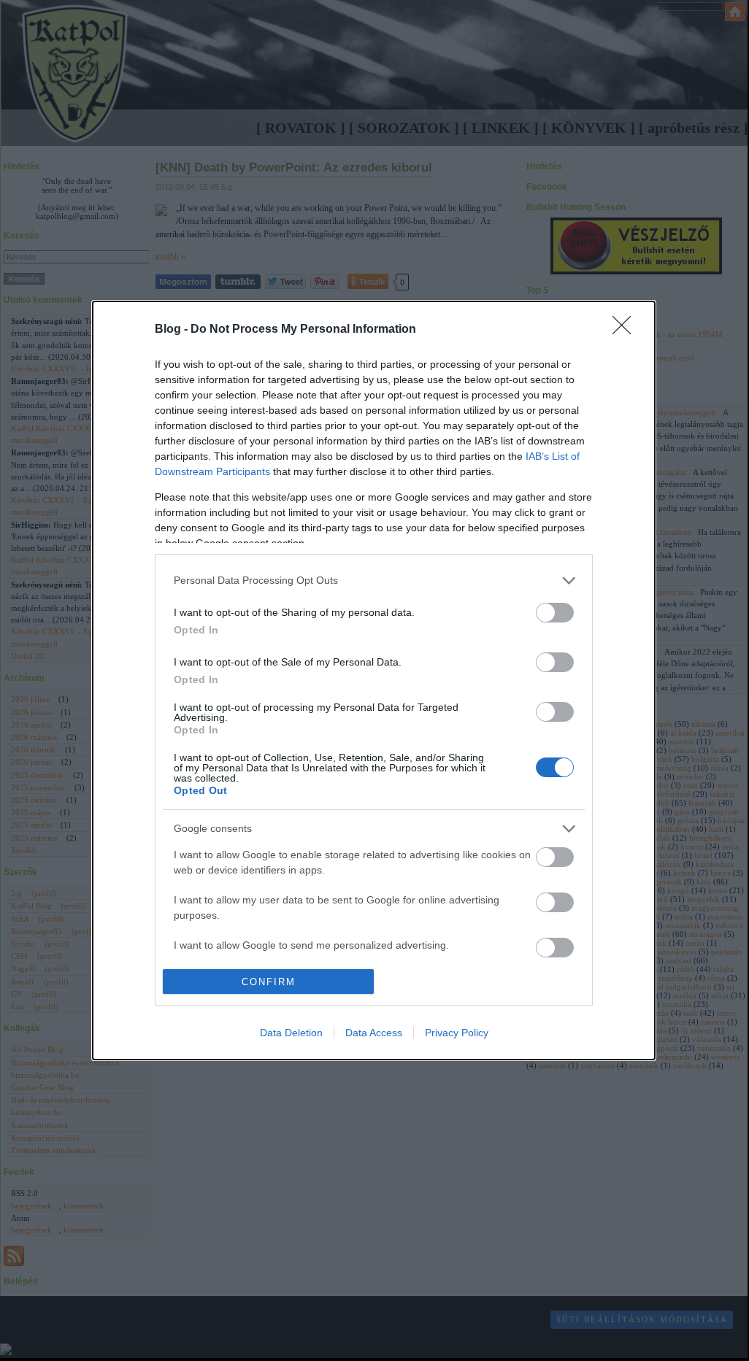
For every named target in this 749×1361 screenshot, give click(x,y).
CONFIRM (269, 981)
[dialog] (374, 680)
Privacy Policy (456, 1032)
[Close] (626, 330)
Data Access (373, 1032)
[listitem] (374, 580)
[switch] (555, 612)
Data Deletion (291, 1032)
